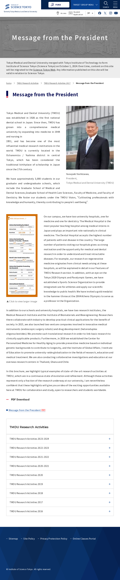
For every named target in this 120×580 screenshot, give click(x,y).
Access (63, 13)
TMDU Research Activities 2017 (57, 83)
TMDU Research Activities (27, 83)
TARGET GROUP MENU (83, 4)
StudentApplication (78, 13)
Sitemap (13, 538)
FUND (58, 4)
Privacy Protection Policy (53, 538)
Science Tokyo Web (44, 69)
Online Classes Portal (84, 538)
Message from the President (25, 410)
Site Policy (29, 538)
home (8, 83)
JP (88, 13)
